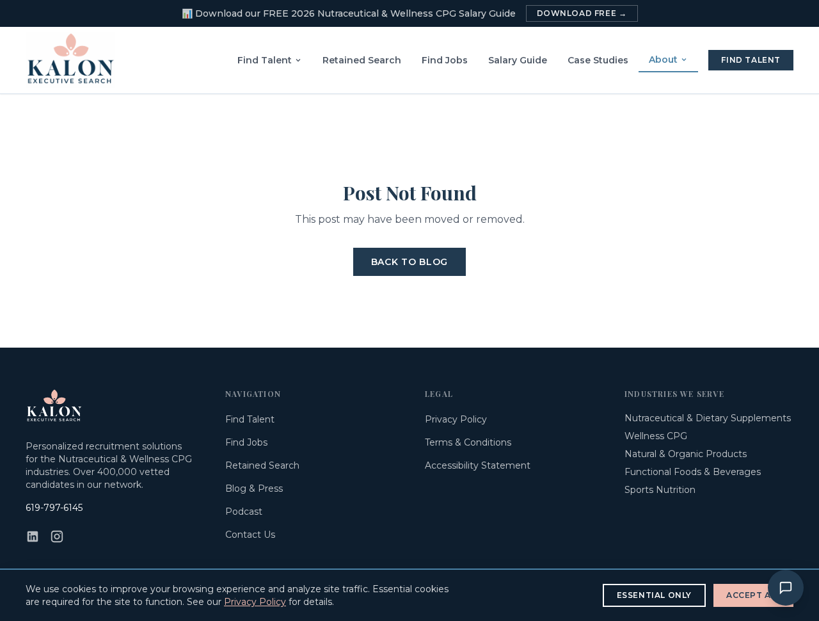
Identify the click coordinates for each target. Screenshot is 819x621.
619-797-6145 (54, 507)
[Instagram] (57, 536)
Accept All (753, 595)
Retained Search (361, 60)
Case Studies (598, 60)
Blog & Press (254, 488)
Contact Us (250, 534)
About (663, 59)
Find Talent (264, 60)
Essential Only (654, 595)
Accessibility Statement (477, 465)
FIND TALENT (751, 60)
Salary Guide (517, 60)
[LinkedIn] (33, 536)
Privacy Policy (456, 419)
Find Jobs (445, 60)
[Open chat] (786, 588)
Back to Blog (409, 262)
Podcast (243, 511)
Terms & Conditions (468, 442)
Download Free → (582, 13)
